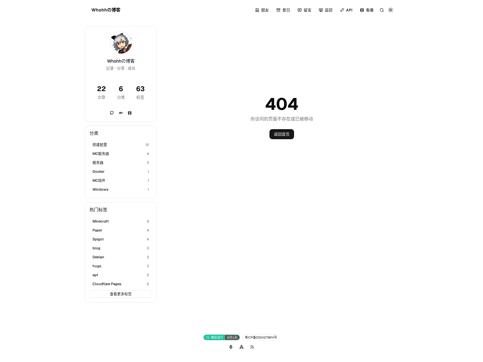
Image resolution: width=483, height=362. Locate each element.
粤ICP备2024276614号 (261, 337)
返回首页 (282, 134)
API (349, 10)
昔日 (286, 10)
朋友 (265, 10)
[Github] (112, 113)
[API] (121, 113)
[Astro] (231, 347)
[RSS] (252, 347)
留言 (307, 10)
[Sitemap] (241, 347)
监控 (329, 10)
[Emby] (130, 113)
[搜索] (382, 10)
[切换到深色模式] (391, 10)
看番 (370, 10)
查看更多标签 (121, 294)
